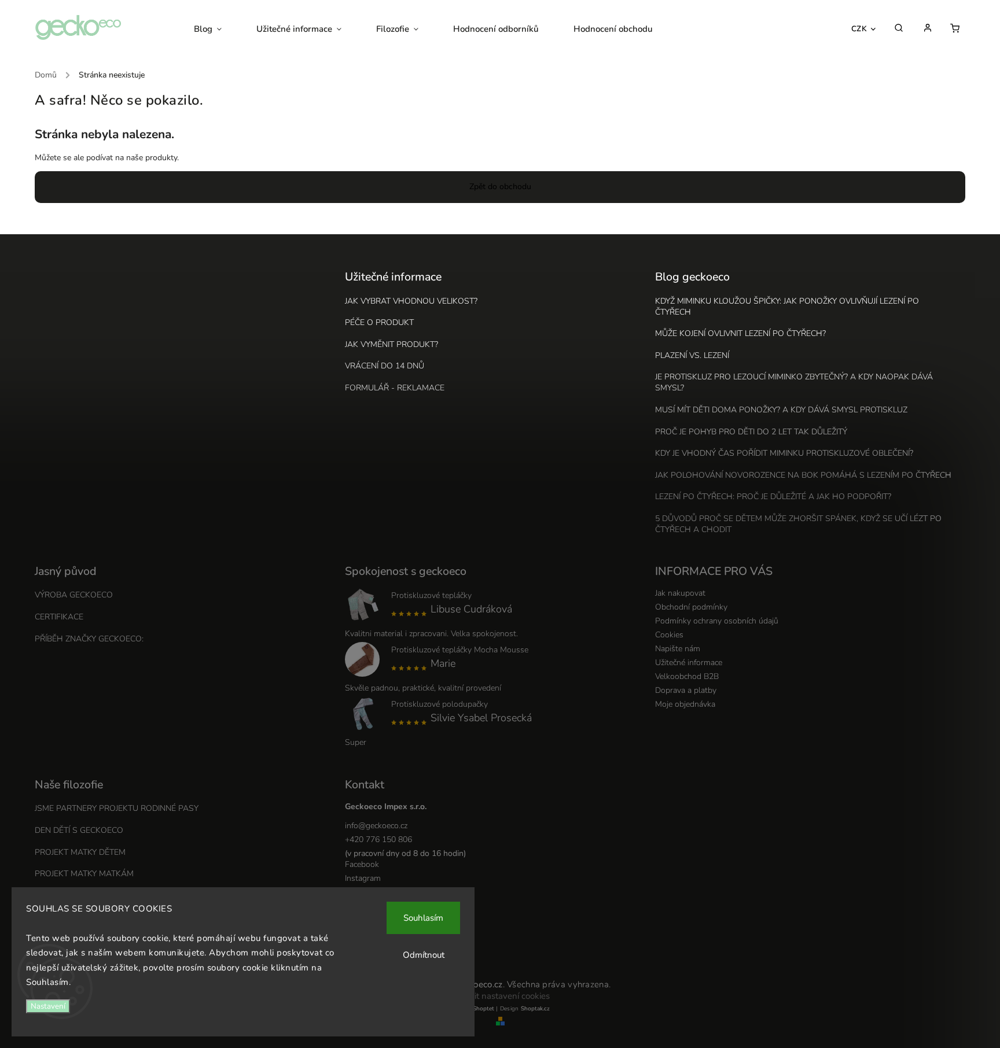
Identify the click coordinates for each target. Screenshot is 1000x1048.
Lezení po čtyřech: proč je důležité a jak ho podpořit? (773, 496)
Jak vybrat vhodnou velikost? (411, 301)
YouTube (360, 892)
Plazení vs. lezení (692, 355)
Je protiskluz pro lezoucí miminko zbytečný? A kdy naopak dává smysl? (794, 382)
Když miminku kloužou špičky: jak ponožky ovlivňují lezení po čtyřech (787, 307)
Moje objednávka (685, 704)
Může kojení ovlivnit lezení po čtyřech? (740, 333)
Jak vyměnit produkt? (391, 344)
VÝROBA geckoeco (74, 594)
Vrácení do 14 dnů (384, 365)
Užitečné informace (688, 662)
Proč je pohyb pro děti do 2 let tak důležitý (751, 431)
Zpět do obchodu (500, 186)
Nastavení (48, 1006)
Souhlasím (423, 918)
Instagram (363, 878)
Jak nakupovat (680, 593)
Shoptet (483, 1009)
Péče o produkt (379, 322)
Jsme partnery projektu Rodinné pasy (116, 808)
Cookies (669, 634)
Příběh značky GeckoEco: (89, 638)
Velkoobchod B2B (687, 676)
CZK (859, 29)
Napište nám (677, 648)
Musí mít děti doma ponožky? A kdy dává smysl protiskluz (781, 409)
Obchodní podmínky (691, 607)
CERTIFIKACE (59, 616)
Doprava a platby (685, 690)
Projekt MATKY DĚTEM (80, 852)
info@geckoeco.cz (376, 825)
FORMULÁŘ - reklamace (394, 387)
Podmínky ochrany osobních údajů (716, 620)
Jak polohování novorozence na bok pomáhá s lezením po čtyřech (803, 475)
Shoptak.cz (535, 1009)
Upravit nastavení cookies (500, 996)
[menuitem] (216, 29)
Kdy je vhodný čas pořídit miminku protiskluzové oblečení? (784, 453)
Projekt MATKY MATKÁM (84, 873)
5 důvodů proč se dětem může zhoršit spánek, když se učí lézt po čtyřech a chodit (798, 524)
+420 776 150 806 (378, 839)
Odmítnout (423, 955)
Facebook (362, 864)
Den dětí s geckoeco (79, 830)
